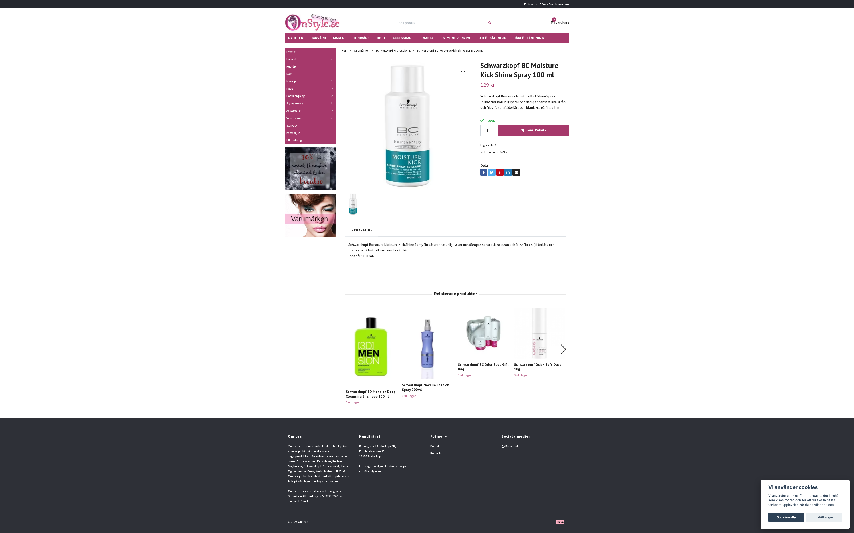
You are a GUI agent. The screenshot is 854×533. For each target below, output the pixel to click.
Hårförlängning (528, 38)
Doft (381, 38)
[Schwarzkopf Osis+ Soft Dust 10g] (539, 333)
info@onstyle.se (370, 471)
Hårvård (318, 38)
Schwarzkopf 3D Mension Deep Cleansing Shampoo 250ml (371, 393)
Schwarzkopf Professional (393, 50)
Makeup (340, 38)
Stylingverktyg (457, 38)
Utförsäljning (492, 38)
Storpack (291, 125)
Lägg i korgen (536, 130)
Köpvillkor (437, 453)
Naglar (429, 38)
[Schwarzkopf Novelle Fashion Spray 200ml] (427, 343)
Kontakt (435, 446)
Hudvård (362, 38)
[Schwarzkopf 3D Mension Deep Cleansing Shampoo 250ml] (371, 347)
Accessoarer (404, 38)
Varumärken (293, 118)
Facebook (512, 446)
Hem (345, 50)
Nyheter (295, 38)
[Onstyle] (312, 23)
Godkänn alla (786, 517)
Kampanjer (293, 133)
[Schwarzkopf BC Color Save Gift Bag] (483, 333)
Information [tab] (361, 230)
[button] (563, 349)
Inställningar (824, 517)
